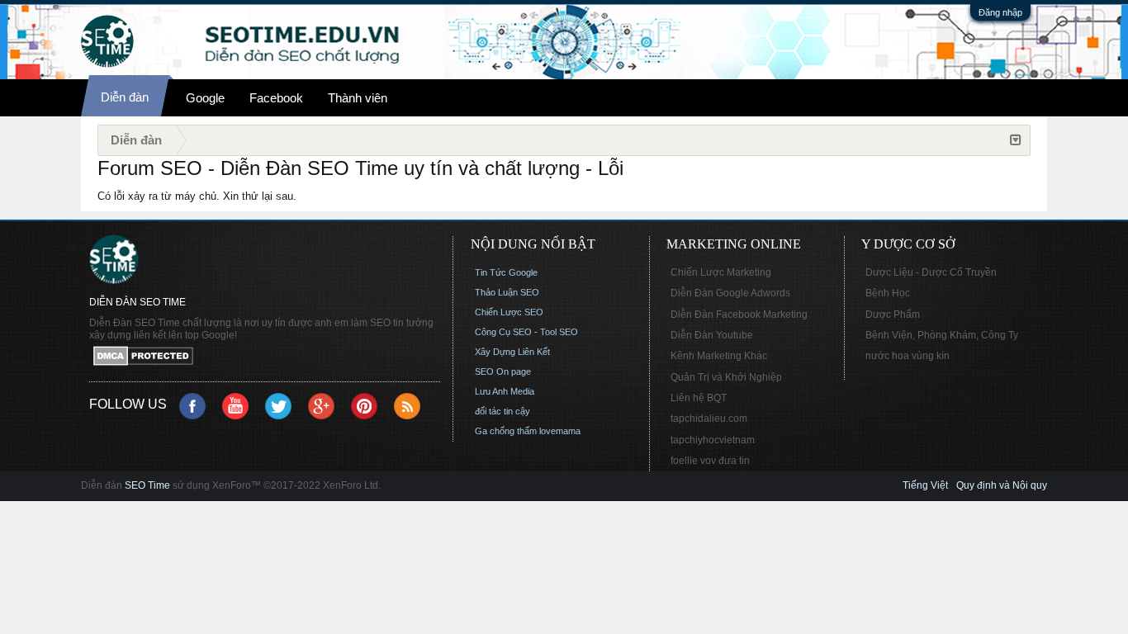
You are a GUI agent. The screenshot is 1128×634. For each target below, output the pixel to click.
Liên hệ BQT (699, 398)
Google (205, 98)
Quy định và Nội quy (1001, 485)
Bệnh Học (887, 293)
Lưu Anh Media (504, 391)
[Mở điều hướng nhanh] (1016, 140)
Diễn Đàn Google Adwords (730, 293)
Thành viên (357, 98)
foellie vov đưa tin (710, 460)
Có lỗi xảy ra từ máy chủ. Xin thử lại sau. (196, 196)
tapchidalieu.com (709, 418)
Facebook (276, 98)
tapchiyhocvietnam (713, 440)
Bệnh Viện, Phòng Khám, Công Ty (941, 335)
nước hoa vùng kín (907, 356)
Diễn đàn (125, 97)
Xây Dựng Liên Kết (512, 352)
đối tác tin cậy (502, 411)
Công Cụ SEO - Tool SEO (526, 332)
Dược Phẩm (892, 314)
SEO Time (147, 485)
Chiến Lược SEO (509, 312)
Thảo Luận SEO (507, 292)
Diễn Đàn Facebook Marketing (739, 314)
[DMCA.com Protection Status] (264, 357)
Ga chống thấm (506, 431)
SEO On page (503, 371)
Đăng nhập (1000, 12)
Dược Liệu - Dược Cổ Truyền (931, 272)
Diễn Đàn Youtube (712, 335)
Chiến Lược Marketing (721, 272)
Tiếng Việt (925, 485)
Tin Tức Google (506, 272)
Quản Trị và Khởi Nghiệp (726, 377)
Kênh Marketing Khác (719, 356)
